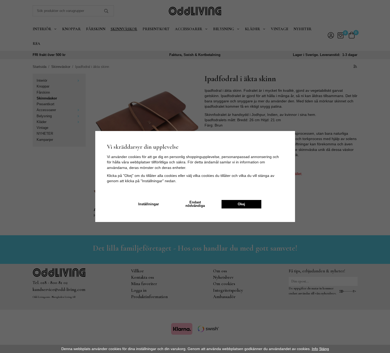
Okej (241, 204)
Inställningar (148, 204)
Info (315, 349)
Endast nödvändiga (195, 204)
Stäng (324, 349)
